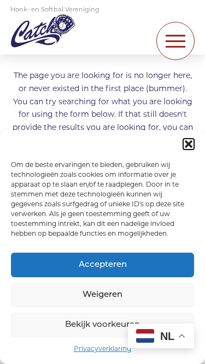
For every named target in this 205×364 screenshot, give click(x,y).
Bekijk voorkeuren (102, 325)
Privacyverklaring (102, 349)
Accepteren (103, 265)
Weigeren (102, 295)
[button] (188, 144)
